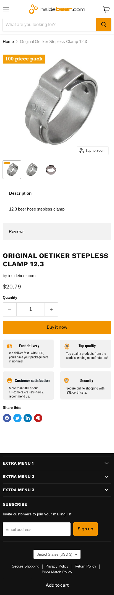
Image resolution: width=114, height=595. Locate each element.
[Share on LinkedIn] (28, 418)
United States (54, 554)
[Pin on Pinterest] (38, 418)
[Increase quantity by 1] (51, 309)
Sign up (85, 528)
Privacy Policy (57, 566)
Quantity (10, 297)
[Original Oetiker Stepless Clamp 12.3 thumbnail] (12, 170)
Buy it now (57, 327)
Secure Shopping (25, 566)
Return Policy (85, 566)
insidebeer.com (22, 275)
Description (20, 193)
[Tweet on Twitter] (17, 418)
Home (8, 41)
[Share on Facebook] (7, 418)
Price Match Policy (57, 572)
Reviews (17, 231)
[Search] (103, 24)
